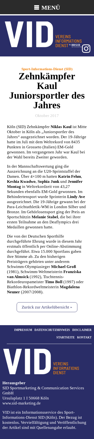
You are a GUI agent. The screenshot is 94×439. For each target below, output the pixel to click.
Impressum (23, 330)
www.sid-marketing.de (21, 403)
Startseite (65, 337)
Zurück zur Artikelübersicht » (47, 307)
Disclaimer (82, 330)
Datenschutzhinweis (52, 330)
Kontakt (84, 337)
